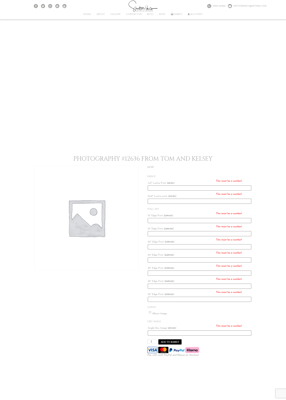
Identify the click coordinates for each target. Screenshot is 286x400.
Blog (150, 14)
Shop (162, 14)
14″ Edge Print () (160, 215)
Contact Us (134, 14)
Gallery (115, 14)
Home (87, 14)
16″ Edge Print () (161, 229)
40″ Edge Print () (161, 281)
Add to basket (170, 342)
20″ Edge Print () (161, 242)
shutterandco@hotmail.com (249, 6)
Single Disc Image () (162, 328)
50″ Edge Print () (161, 294)
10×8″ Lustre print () (162, 196)
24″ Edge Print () (161, 255)
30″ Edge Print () (161, 268)
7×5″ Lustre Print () (161, 183)
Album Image (159, 313)
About (100, 14)
